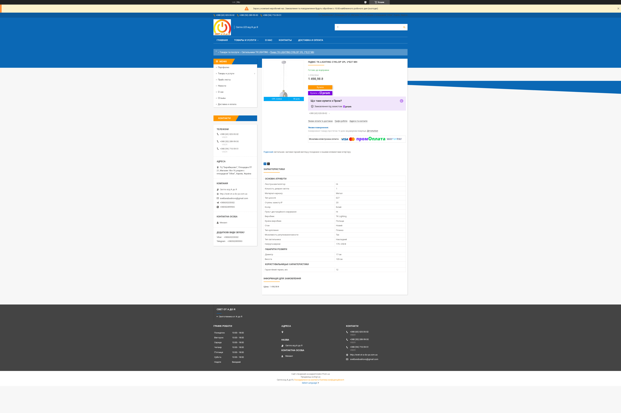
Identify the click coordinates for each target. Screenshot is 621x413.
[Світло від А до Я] (222, 27)
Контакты (285, 40)
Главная (222, 40)
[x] (268, 164)
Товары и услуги (245, 40)
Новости (222, 86)
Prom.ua (326, 374)
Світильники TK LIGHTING (255, 52)
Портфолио (223, 67)
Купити (320, 87)
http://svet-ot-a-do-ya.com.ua (233, 194)
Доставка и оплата (310, 40)
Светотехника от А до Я (230, 316)
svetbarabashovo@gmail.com (234, 198)
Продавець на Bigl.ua (310, 377)
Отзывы (222, 98)
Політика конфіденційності (331, 380)
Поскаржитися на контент (306, 380)
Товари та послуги (229, 52)
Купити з (314, 93)
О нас (268, 40)
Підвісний (268, 152)
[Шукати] (404, 27)
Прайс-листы (224, 79)
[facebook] (265, 164)
